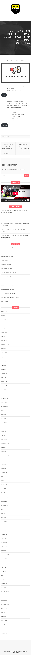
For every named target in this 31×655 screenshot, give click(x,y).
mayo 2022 (4, 521)
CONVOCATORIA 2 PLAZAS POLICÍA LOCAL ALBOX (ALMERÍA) (13, 230)
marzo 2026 (4, 332)
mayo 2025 (4, 373)
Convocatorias (5, 137)
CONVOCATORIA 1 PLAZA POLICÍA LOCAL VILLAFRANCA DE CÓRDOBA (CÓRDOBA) (15, 211)
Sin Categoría (4, 301)
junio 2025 (3, 369)
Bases (2, 252)
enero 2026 (4, 340)
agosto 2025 (4, 361)
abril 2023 (3, 476)
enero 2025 (3, 390)
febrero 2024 (4, 435)
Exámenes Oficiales (6, 264)
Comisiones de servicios (7, 256)
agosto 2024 (4, 410)
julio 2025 (3, 365)
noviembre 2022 (5, 497)
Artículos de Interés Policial (7, 248)
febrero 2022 (4, 534)
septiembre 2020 (5, 604)
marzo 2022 (4, 530)
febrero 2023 (4, 484)
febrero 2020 (4, 633)
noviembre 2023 (5, 447)
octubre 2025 (4, 352)
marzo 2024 (4, 431)
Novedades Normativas (7, 276)
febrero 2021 (4, 583)
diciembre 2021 (5, 542)
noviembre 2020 (5, 596)
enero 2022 (4, 538)
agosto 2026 (4, 311)
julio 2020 (3, 612)
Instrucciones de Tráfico (7, 268)
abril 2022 (3, 526)
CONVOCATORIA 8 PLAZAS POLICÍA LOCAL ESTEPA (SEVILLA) (13, 218)
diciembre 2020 (5, 592)
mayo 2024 (4, 423)
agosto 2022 (4, 509)
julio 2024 (3, 414)
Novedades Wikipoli (6, 281)
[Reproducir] (3, 200)
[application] (15, 193)
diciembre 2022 (5, 493)
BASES (5, 125)
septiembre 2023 (5, 456)
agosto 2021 (4, 559)
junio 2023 (3, 468)
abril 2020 (3, 625)
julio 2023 (3, 464)
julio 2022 (3, 513)
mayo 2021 (3, 571)
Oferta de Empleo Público (7, 285)
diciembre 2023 (5, 443)
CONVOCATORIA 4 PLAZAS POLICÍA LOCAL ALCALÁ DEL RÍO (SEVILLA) (15, 224)
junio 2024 (3, 418)
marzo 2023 (4, 480)
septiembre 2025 (5, 357)
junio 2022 (3, 517)
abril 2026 (3, 328)
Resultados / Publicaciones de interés (10, 297)
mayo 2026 (4, 324)
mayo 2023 (4, 472)
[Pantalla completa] (28, 200)
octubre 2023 (4, 451)
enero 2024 (4, 439)
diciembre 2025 (5, 344)
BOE (4, 95)
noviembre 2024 (5, 398)
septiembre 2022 (5, 505)
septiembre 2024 (5, 406)
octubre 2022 (4, 501)
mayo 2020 (4, 620)
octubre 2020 (4, 600)
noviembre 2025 (5, 348)
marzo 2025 (4, 381)
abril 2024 (3, 427)
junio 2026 (3, 320)
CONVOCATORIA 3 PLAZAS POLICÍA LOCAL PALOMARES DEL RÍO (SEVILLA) (15, 237)
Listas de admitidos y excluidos (8, 272)
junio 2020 (3, 616)
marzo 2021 (4, 579)
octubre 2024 (4, 402)
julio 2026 (3, 315)
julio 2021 (3, 563)
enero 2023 (4, 489)
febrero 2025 (4, 385)
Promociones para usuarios (8, 293)
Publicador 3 (20, 60)
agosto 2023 (4, 460)
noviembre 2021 (5, 546)
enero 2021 (3, 587)
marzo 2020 (4, 629)
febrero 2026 (4, 336)
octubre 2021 (4, 550)
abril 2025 (3, 377)
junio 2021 (3, 567)
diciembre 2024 (5, 394)
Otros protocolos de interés (7, 289)
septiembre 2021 (5, 554)
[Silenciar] (25, 200)
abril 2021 (3, 575)
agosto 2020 (4, 608)
